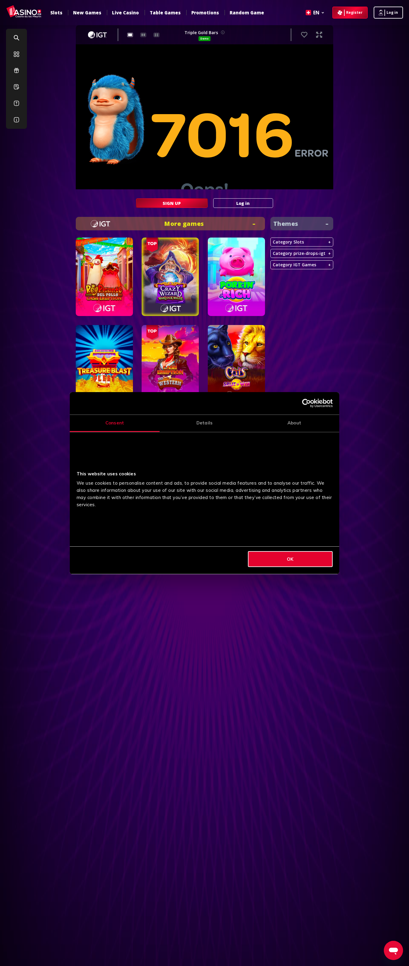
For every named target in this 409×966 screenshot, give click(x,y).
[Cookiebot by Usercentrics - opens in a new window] (306, 403)
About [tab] (294, 423)
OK (290, 559)
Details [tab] (204, 423)
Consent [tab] (114, 423)
